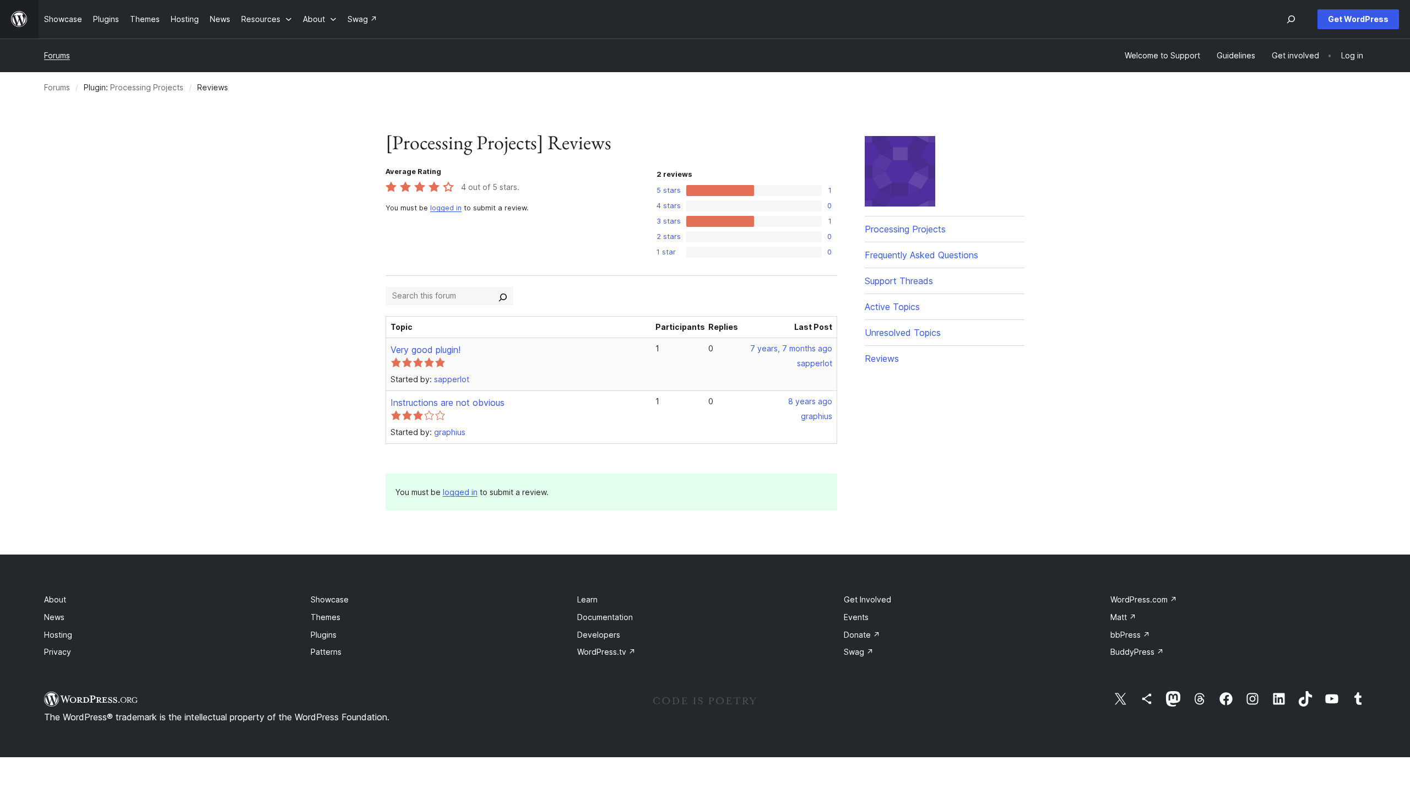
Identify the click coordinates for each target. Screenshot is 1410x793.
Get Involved (867, 599)
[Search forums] (502, 296)
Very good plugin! (425, 349)
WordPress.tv (606, 651)
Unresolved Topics (903, 332)
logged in (446, 208)
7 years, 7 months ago (791, 348)
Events (856, 617)
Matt (1123, 617)
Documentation (605, 617)
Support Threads (899, 280)
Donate (862, 634)
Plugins (324, 634)
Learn (587, 599)
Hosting (58, 634)
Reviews (882, 358)
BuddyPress (1137, 651)
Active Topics (892, 306)
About (55, 599)
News (54, 617)
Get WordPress (1358, 19)
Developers (598, 634)
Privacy (57, 651)
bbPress (1130, 634)
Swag (859, 651)
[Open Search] (1291, 19)
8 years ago (810, 401)
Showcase (330, 599)
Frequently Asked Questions (921, 254)
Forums (57, 55)
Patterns (326, 651)
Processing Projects (146, 87)
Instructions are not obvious (448, 402)
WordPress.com (1143, 599)
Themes (325, 617)
